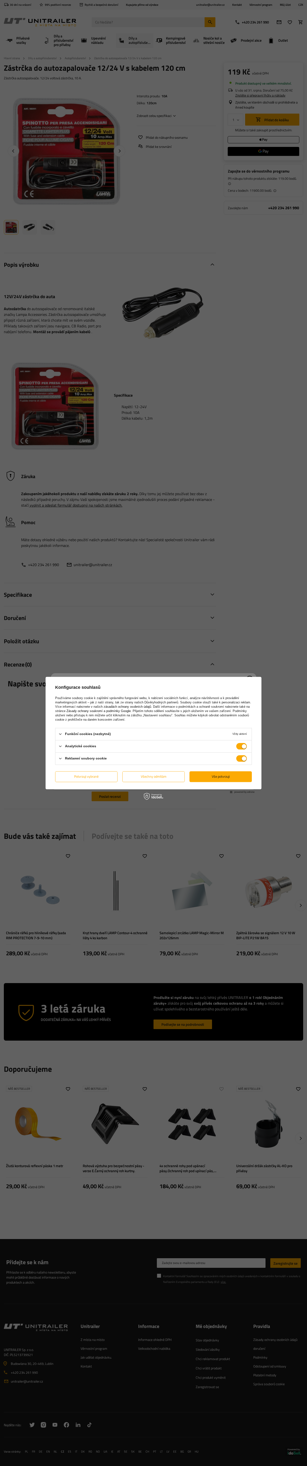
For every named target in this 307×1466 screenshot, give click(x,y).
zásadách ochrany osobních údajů (127, 706)
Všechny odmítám (153, 776)
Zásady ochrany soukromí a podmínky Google (98, 711)
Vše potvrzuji (221, 776)
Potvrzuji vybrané (86, 776)
